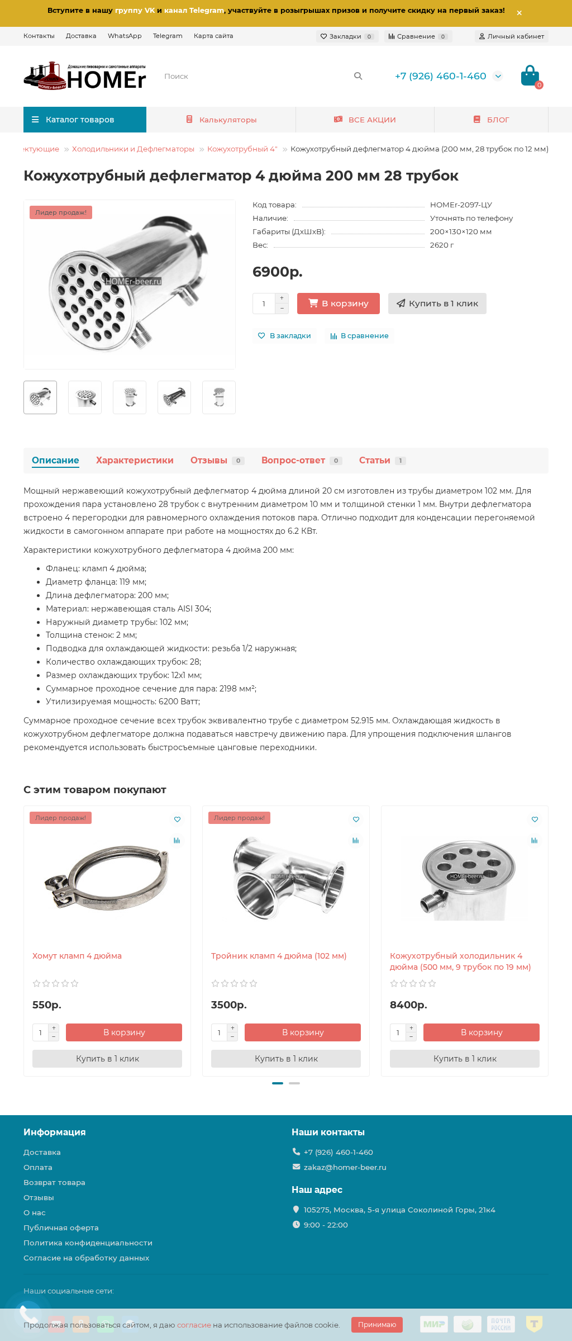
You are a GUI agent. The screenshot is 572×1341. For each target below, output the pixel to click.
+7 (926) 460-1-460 (441, 76)
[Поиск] (358, 76)
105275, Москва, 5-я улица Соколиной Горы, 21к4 (399, 1209)
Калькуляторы (228, 119)
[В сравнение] (177, 841)
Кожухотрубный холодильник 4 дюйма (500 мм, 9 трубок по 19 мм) (460, 961)
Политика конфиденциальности (87, 1242)
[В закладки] (177, 819)
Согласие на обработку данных (86, 1257)
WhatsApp (125, 36)
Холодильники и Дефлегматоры (133, 148)
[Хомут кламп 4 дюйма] (107, 878)
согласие (194, 1324)
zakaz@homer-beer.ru (345, 1167)
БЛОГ (498, 119)
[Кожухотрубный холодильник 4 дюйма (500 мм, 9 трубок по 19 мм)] (465, 878)
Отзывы (215, 460)
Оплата (38, 1167)
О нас (34, 1212)
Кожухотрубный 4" (242, 148)
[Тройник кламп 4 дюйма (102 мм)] (286, 878)
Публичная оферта (61, 1227)
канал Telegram (194, 10)
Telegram (168, 36)
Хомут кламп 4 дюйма (77, 956)
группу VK (135, 10)
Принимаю (377, 1324)
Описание (55, 460)
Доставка (81, 36)
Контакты (39, 36)
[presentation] (24, 397)
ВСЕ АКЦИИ (372, 119)
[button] (277, 1083)
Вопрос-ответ (299, 460)
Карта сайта (213, 36)
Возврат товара (54, 1182)
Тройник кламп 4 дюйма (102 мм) (279, 956)
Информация (54, 1132)
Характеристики (135, 460)
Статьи (380, 460)
